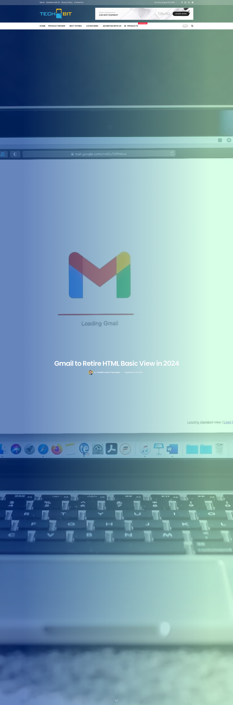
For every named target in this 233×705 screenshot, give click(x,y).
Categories (92, 26)
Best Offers (76, 26)
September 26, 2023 (134, 372)
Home (42, 26)
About (42, 2)
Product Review (56, 26)
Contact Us (78, 2)
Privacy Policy (67, 2)
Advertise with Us (53, 2)
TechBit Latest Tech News (108, 372)
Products (132, 25)
